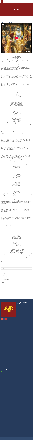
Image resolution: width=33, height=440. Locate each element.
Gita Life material (3, 276)
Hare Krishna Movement (4, 279)
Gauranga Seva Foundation (5, 275)
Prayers (2, 20)
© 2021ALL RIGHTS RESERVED (16, 438)
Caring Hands (3, 273)
